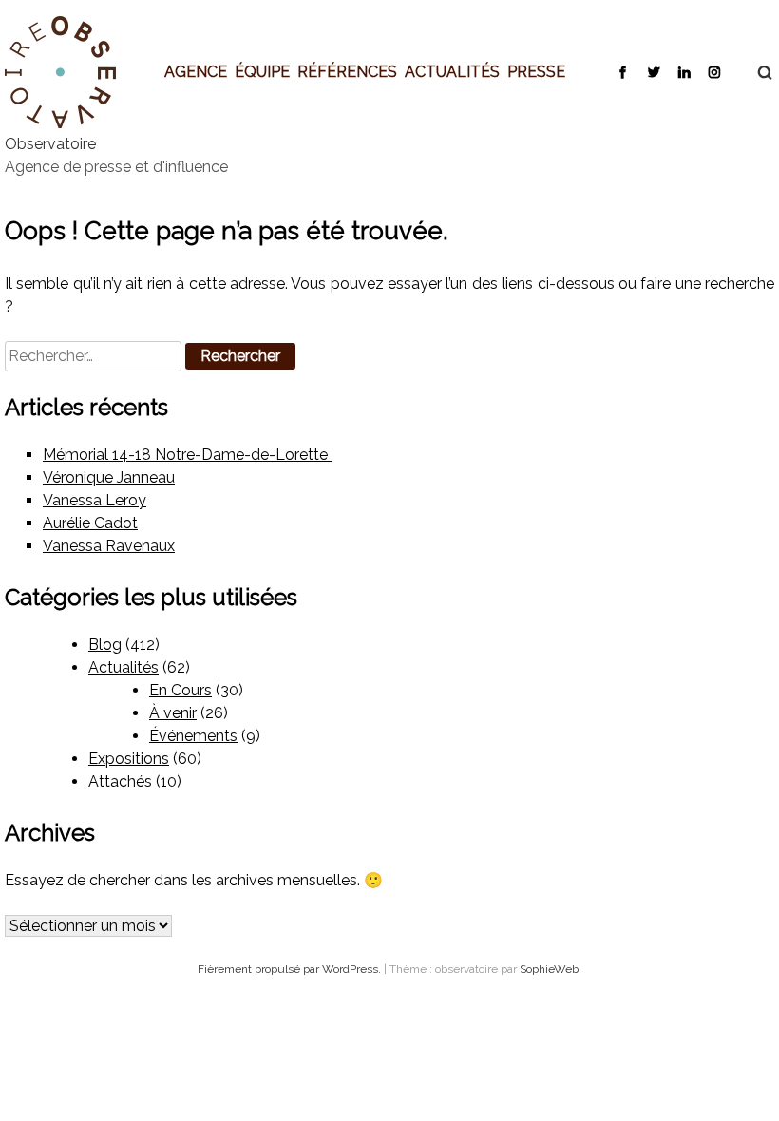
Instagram (714, 71)
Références (347, 71)
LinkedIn (683, 71)
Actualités (452, 71)
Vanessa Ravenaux (109, 546)
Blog (105, 645)
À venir (173, 713)
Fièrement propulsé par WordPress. (291, 969)
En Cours (180, 690)
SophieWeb (549, 969)
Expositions (128, 759)
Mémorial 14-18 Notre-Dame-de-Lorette (187, 455)
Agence (195, 71)
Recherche (755, 72)
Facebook (623, 71)
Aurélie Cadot (90, 523)
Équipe (262, 71)
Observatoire (50, 144)
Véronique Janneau (109, 477)
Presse (536, 71)
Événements (193, 736)
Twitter (653, 71)
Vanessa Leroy (94, 500)
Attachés (120, 781)
